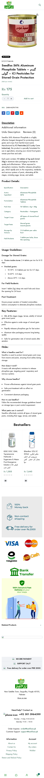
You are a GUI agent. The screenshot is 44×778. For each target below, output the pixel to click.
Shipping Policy (11, 754)
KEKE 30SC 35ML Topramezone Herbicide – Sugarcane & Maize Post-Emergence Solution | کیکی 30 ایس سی (11, 459)
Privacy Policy (11, 750)
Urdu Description (11, 131)
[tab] (8, 122)
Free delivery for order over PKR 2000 (24, 668)
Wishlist (32, 750)
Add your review (7, 82)
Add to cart (29, 98)
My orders (32, 747)
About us (11, 743)
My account (32, 743)
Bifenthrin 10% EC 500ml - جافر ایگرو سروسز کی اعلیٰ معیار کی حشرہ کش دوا (32, 456)
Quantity (5, 94)
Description (8, 122)
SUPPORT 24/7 (23, 663)
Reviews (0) (29, 131)
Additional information (14, 127)
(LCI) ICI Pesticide (7, 61)
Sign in (26, 775)
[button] (37, 15)
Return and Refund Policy (11, 757)
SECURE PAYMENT (24, 659)
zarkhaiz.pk (31, 728)
